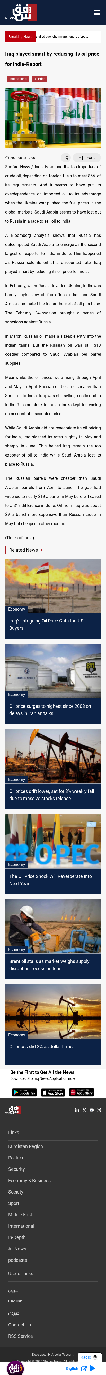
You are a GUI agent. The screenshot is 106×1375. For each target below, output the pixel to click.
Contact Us (19, 1324)
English (15, 1302)
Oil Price (39, 79)
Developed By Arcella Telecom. (53, 1354)
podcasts (17, 1260)
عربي (13, 1290)
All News (17, 1248)
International (18, 79)
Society (15, 1192)
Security (16, 1169)
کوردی (14, 1313)
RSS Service (20, 1336)
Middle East (20, 1214)
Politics (15, 1157)
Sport (13, 1203)
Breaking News (20, 37)
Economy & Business (29, 1180)
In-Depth (17, 1237)
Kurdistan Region (25, 1146)
